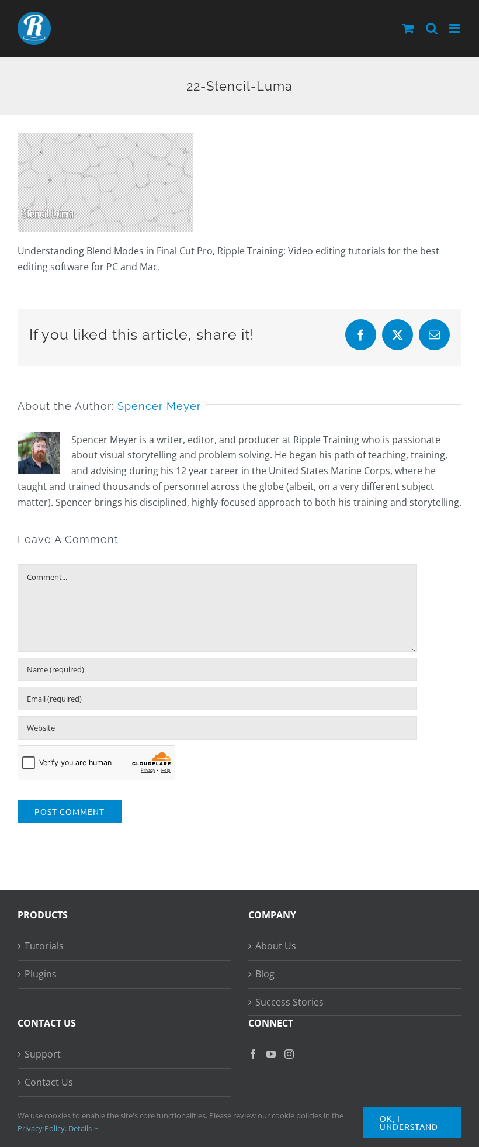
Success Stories (289, 1002)
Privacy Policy (41, 1128)
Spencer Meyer (159, 406)
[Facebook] (253, 1054)
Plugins (41, 974)
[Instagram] (289, 1054)
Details (80, 1128)
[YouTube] (271, 1054)
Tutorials (44, 945)
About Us (275, 945)
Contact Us (49, 1082)
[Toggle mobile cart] (408, 28)
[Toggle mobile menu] (455, 28)
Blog (265, 974)
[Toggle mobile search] (432, 28)
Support (43, 1054)
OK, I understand (409, 1122)
